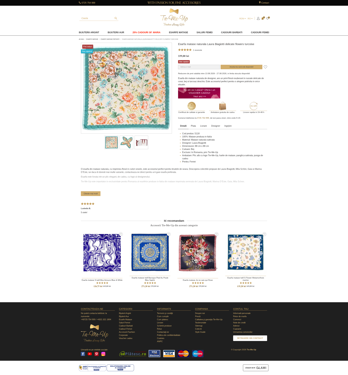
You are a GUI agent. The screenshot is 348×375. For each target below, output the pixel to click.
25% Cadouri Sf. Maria (146, 32)
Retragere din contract (250, 338)
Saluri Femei (205, 32)
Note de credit (239, 322)
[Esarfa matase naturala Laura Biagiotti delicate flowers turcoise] (111, 142)
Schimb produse (164, 326)
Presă (197, 316)
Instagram (103, 354)
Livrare (203, 126)
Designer (215, 126)
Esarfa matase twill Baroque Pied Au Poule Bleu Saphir (150, 279)
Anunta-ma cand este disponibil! (241, 67)
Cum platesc (162, 319)
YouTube (90, 353)
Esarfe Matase (178, 32)
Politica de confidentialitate (168, 335)
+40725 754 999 (88, 319)
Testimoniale (200, 322)
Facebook (83, 354)
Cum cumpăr (163, 316)
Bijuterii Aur (116, 32)
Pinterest (96, 354)
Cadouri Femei (260, 32)
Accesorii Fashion (127, 332)
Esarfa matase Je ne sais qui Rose (198, 280)
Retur (159, 329)
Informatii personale (242, 313)
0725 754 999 (88, 2)
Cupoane (237, 329)
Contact (265, 2)
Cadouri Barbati (231, 32)
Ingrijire (228, 126)
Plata (193, 126)
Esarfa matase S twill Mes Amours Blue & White (102, 280)
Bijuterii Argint (89, 32)
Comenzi (237, 319)
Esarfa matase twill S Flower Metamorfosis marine (245, 279)
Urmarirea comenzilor (242, 332)
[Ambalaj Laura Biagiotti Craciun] (141, 142)
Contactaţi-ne (163, 332)
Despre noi (200, 313)
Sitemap (198, 326)
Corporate (123, 335)
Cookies (160, 338)
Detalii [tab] (183, 126)
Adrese (236, 326)
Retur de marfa (239, 316)
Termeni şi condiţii (165, 313)
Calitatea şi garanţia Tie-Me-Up (208, 319)
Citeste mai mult (91, 193)
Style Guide (200, 332)
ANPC (160, 341)
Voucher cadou (125, 338)
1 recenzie (197, 50)
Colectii (198, 329)
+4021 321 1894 (104, 319)
